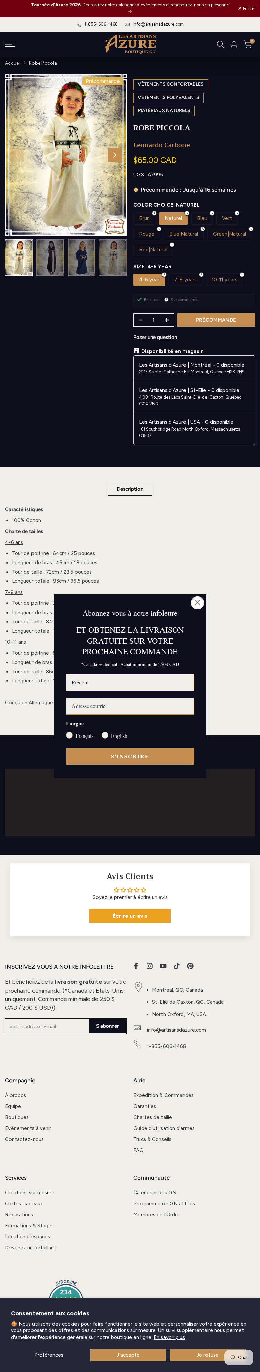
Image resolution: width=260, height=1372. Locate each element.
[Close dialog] (197, 603)
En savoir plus (169, 1337)
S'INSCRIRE (130, 756)
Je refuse (208, 1355)
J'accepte (128, 1355)
